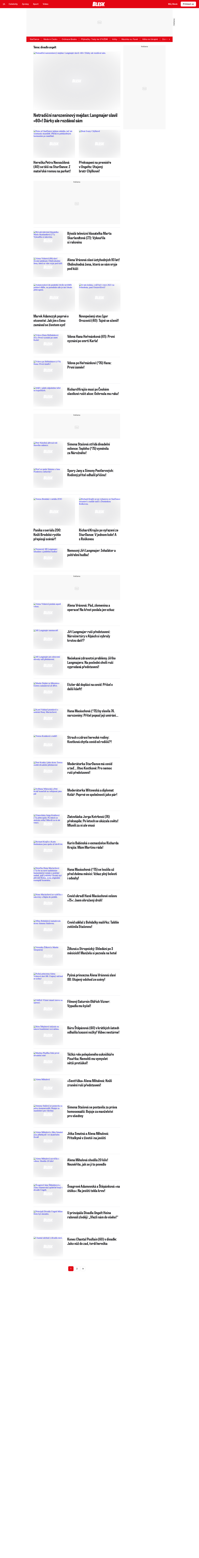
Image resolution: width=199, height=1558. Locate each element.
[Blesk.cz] (98, 4)
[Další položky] (169, 39)
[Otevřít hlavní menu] (4, 4)
